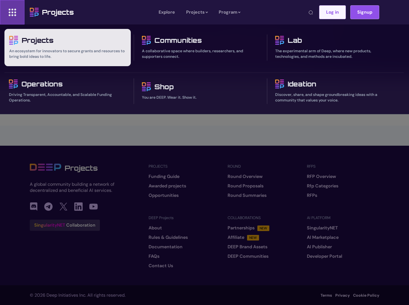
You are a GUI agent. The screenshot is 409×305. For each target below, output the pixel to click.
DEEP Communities (248, 256)
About (155, 228)
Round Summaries (247, 195)
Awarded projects (167, 186)
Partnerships (247, 228)
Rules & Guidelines (168, 237)
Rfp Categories (322, 186)
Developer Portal (324, 256)
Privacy (342, 295)
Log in (332, 12)
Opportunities (164, 195)
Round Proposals (245, 186)
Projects (58, 12)
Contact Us (161, 266)
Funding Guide (164, 176)
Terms (326, 295)
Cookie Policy (366, 295)
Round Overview (245, 176)
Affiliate (242, 237)
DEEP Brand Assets (247, 247)
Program (228, 12)
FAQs (154, 256)
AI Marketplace (323, 237)
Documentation (166, 247)
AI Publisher (319, 247)
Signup (364, 12)
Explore (167, 12)
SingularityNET (322, 228)
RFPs (312, 195)
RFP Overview (321, 176)
